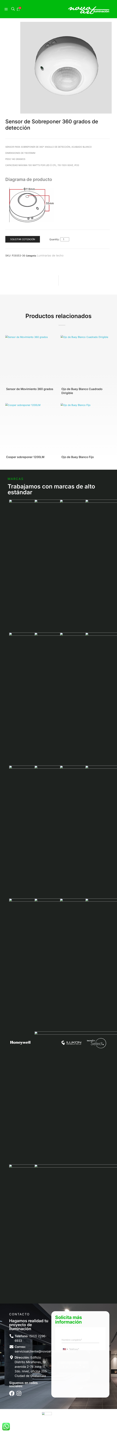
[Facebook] (11, 1393)
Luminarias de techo (50, 255)
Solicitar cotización (22, 239)
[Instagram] (19, 1393)
